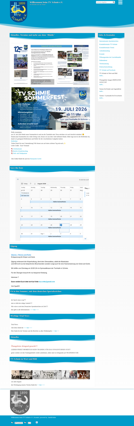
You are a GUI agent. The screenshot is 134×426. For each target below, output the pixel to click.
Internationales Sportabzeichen (108, 41)
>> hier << (55, 331)
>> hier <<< (41, 385)
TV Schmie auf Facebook (107, 70)
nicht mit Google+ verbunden (25, 422)
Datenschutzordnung (105, 67)
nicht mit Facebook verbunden (12, 422)
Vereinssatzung (104, 63)
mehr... (101, 75)
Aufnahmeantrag (104, 51)
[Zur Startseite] (19, 11)
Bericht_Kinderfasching (20, 151)
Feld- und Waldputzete (20, 153)
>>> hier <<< (34, 310)
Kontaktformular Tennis (106, 47)
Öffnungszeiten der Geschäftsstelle (110, 57)
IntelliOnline (52, 417)
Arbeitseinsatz (17, 149)
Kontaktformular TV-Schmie (108, 44)
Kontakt (101, 54)
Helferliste (14, 141)
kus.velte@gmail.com (47, 281)
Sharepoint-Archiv (35, 159)
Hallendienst (103, 60)
